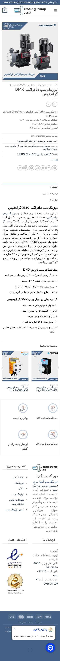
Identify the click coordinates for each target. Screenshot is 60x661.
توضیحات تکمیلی (50, 193)
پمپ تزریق (45, 84)
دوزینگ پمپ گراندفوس (20, 146)
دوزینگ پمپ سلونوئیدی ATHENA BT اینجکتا (17, 389)
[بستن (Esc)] (57, 642)
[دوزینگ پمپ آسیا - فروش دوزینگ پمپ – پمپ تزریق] (30, 10)
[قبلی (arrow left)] (57, 655)
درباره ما (38, 622)
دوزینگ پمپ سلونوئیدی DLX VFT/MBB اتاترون (47, 389)
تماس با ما (22, 622)
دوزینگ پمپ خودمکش (40, 146)
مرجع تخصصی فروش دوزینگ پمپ (45, 485)
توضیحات (54, 187)
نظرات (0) (53, 200)
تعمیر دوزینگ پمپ (15, 509)
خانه (56, 84)
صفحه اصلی (18, 477)
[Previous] (57, 374)
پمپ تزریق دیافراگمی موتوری (23, 84)
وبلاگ (21, 488)
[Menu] (56, 10)
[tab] (30, 187)
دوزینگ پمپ (18, 493)
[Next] (2, 374)
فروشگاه (19, 482)
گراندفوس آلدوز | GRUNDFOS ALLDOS (34, 154)
